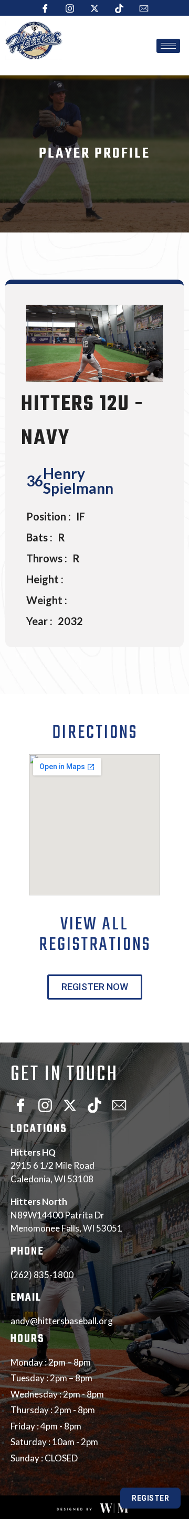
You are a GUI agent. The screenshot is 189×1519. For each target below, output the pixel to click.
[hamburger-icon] (168, 46)
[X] (94, 8)
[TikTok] (119, 8)
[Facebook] (45, 8)
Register (150, 1498)
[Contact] (144, 8)
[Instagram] (70, 8)
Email (25, 1297)
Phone (27, 1251)
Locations (38, 1129)
